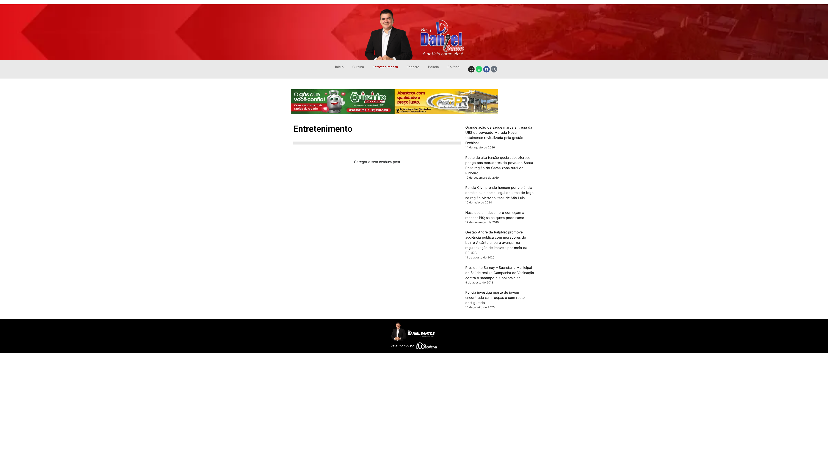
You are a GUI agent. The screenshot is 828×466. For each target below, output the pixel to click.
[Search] (494, 69)
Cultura (358, 67)
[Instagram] (471, 69)
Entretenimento (385, 67)
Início (339, 67)
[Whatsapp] (479, 69)
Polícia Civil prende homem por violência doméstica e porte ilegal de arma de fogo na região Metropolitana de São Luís (499, 192)
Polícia (433, 67)
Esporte (413, 67)
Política (453, 67)
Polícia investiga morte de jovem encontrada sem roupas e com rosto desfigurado (495, 297)
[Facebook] (486, 69)
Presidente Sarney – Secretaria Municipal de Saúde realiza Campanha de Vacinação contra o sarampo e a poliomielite (499, 272)
